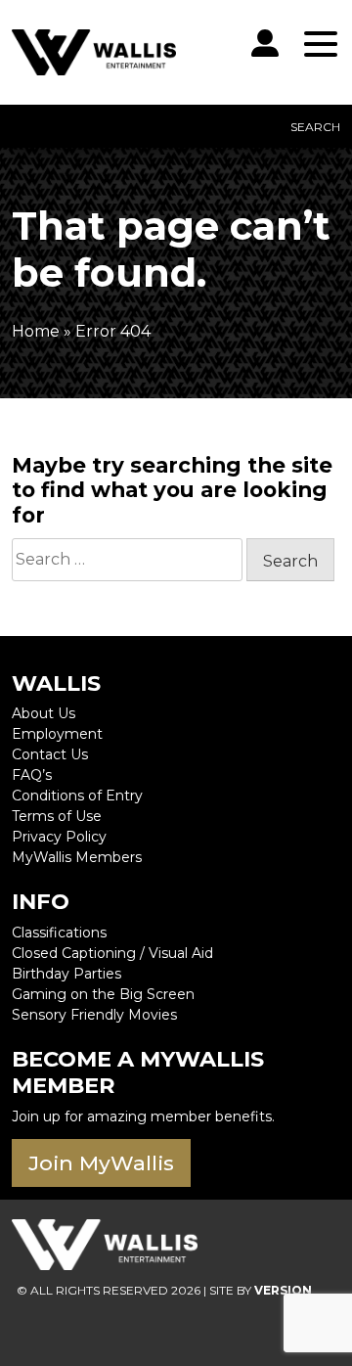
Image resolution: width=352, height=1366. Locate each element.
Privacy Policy (59, 836)
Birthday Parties (66, 973)
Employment (57, 734)
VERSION (283, 1290)
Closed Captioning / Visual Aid (112, 953)
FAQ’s (32, 775)
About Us (43, 713)
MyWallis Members (77, 857)
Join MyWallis (101, 1163)
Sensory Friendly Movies (94, 1015)
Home (36, 331)
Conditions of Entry (77, 795)
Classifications (59, 932)
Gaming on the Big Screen (103, 994)
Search (315, 126)
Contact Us (50, 754)
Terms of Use (57, 816)
